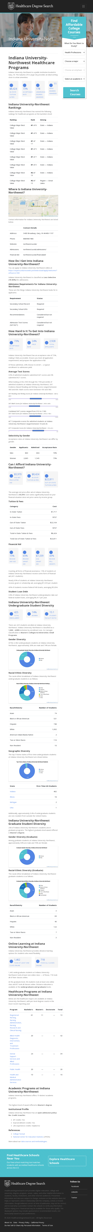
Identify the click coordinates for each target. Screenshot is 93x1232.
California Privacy (37, 1222)
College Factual (19, 1134)
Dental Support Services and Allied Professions (15, 1059)
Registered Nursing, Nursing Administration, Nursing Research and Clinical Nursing (16, 1022)
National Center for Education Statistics (28, 1137)
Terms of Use (47, 1225)
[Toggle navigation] (83, 6)
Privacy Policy (24, 1222)
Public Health (15, 1069)
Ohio (11, 807)
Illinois (12, 797)
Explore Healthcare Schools (62, 1161)
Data (15, 1222)
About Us (8, 1222)
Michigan (13, 802)
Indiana (12, 791)
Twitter (74, 1197)
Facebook (75, 1186)
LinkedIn (74, 1192)
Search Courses (75, 92)
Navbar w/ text (30, 6)
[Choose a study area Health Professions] (74, 52)
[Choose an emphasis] (74, 70)
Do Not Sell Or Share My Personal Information (22, 1225)
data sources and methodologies (34, 1141)
